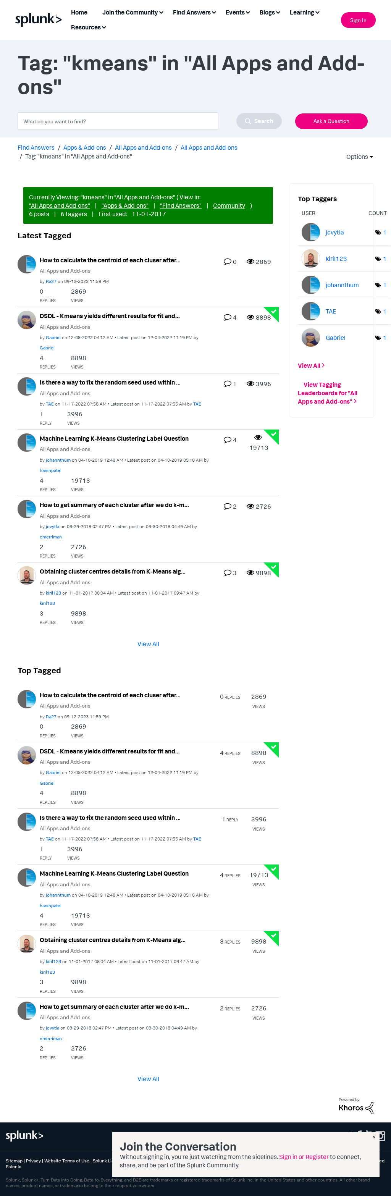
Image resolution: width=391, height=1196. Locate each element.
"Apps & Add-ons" (125, 205)
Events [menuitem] (235, 12)
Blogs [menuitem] (267, 12)
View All (148, 643)
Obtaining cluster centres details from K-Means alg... (113, 571)
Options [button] (354, 156)
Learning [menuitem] (302, 12)
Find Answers (36, 147)
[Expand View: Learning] (317, 11)
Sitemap (14, 1161)
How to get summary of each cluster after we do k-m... (114, 505)
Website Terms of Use (66, 1161)
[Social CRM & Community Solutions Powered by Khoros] (356, 1105)
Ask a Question (331, 121)
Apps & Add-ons (84, 147)
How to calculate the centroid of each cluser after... (110, 260)
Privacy (33, 1161)
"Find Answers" (181, 205)
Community (229, 205)
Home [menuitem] (79, 12)
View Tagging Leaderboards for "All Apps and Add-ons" (327, 393)
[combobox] (150, 121)
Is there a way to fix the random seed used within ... (110, 382)
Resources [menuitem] (86, 27)
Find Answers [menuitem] (192, 12)
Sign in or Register (304, 1156)
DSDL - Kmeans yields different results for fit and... (110, 316)
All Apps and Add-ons (143, 147)
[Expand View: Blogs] (278, 11)
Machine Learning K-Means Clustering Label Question (114, 438)
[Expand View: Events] (248, 11)
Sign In (358, 20)
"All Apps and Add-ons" (59, 205)
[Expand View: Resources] (104, 26)
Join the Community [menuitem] (130, 12)
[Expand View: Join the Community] (161, 11)
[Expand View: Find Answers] (214, 11)
